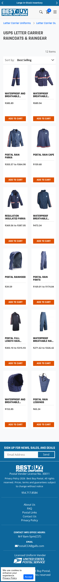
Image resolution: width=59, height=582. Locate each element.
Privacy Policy (29, 520)
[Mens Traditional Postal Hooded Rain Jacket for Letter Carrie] (14, 154)
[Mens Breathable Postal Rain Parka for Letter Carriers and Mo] (43, 215)
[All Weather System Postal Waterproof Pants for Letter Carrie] (14, 93)
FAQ (29, 508)
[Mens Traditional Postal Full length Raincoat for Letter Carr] (14, 338)
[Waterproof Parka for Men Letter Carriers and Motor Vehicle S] (43, 93)
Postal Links (29, 512)
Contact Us (29, 516)
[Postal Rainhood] (14, 277)
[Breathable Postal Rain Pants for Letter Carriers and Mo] (43, 338)
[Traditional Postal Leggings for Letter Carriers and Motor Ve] (43, 399)
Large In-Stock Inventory (29, 3)
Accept (28, 576)
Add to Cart (15, 118)
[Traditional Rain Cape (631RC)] (43, 154)
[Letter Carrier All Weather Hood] (14, 399)
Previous (2, 3)
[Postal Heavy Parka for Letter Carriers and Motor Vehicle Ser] (14, 215)
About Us (29, 504)
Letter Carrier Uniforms (17, 23)
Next (56, 3)
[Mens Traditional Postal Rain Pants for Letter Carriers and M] (43, 277)
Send (46, 454)
